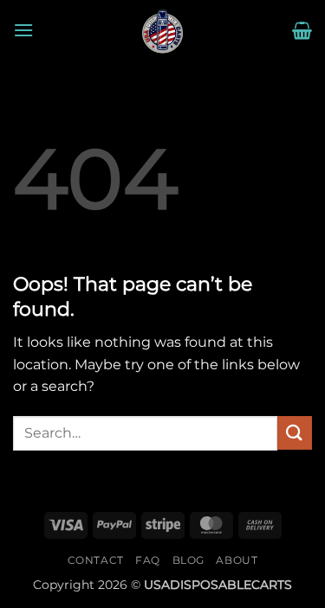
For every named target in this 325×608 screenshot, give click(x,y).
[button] (23, 30)
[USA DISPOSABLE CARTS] (163, 30)
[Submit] (294, 433)
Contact (96, 560)
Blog (188, 560)
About (236, 560)
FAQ (147, 560)
